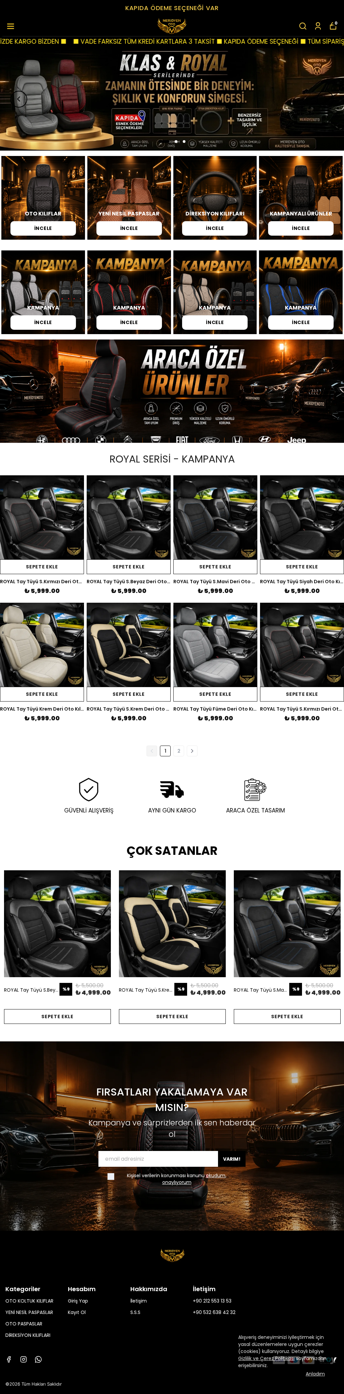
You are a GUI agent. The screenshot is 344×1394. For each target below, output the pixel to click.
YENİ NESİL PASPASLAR (29, 1312)
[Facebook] (8, 1359)
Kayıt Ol (77, 1312)
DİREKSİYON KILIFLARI (27, 1335)
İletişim (138, 1301)
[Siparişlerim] (318, 26)
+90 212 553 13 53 (212, 1301)
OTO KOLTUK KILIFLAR (29, 1301)
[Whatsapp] (38, 1359)
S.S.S (135, 1312)
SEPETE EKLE (42, 566)
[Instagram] (23, 1359)
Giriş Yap (78, 1301)
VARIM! (232, 1159)
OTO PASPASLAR (23, 1323)
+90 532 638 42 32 (214, 1312)
